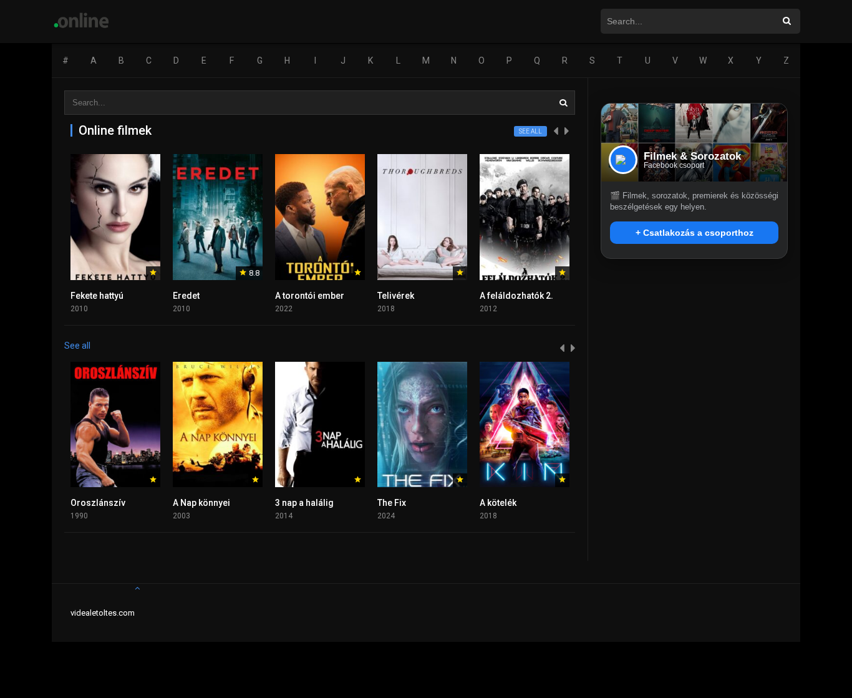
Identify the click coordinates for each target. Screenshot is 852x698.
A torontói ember (309, 296)
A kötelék (498, 503)
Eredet (186, 296)
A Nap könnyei (201, 503)
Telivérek (395, 296)
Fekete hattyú (96, 296)
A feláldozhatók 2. (516, 296)
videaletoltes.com (102, 613)
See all (530, 131)
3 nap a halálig (304, 503)
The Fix (391, 503)
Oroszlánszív (97, 503)
